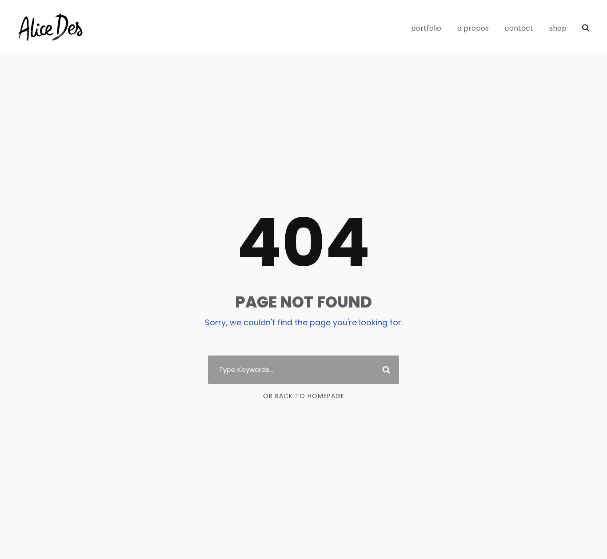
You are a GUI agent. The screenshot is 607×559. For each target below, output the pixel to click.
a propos (473, 28)
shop (558, 28)
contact (519, 28)
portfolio (426, 28)
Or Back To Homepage (303, 395)
